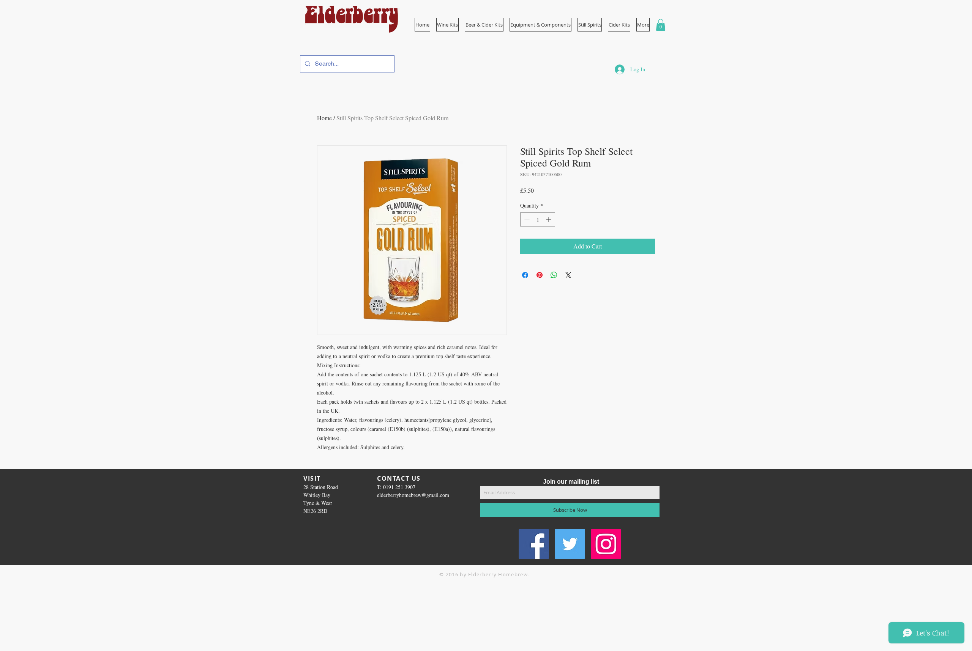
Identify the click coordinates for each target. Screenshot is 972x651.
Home (324, 118)
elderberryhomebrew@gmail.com (413, 494)
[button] (540, 24)
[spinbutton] (537, 219)
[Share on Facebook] (525, 275)
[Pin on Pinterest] (539, 275)
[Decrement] (526, 219)
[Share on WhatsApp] (554, 275)
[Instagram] (606, 544)
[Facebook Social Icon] (534, 544)
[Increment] (549, 219)
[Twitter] (570, 544)
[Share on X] (568, 275)
